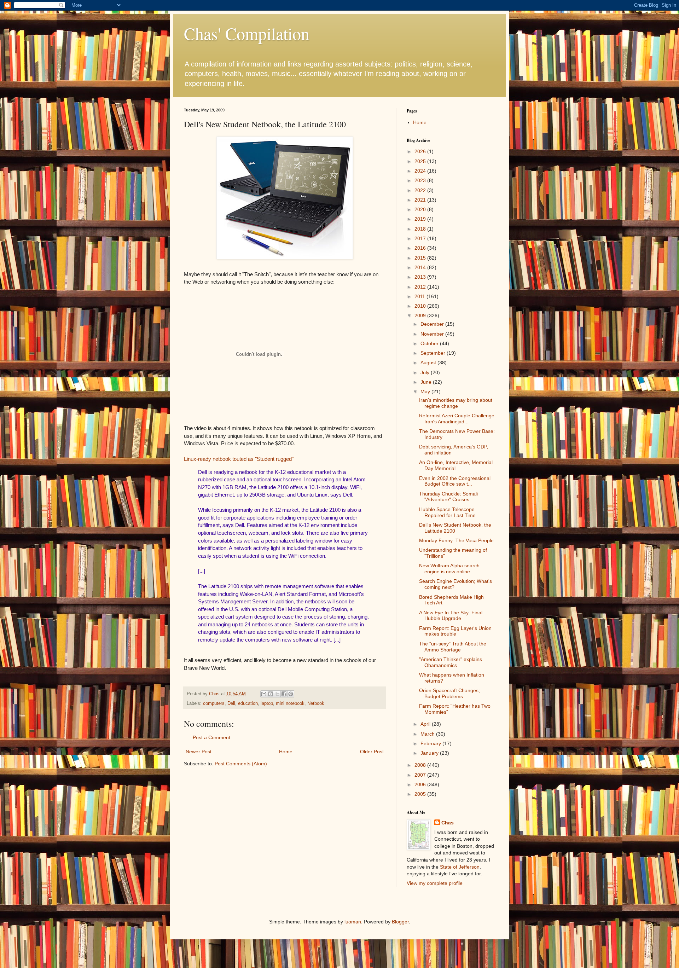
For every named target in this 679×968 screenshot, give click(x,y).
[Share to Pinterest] (290, 693)
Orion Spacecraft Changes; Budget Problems (449, 693)
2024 (420, 171)
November (432, 334)
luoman (352, 921)
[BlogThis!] (270, 693)
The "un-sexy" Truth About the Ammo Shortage (452, 647)
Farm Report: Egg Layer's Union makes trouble (455, 631)
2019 (420, 219)
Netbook (315, 703)
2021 (420, 200)
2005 (420, 794)
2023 (420, 180)
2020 (420, 209)
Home (285, 751)
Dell (231, 703)
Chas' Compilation (246, 33)
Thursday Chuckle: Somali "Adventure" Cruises (448, 497)
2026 (420, 151)
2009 (420, 315)
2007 (420, 775)
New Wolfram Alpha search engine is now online (449, 568)
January (430, 753)
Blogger (400, 921)
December (432, 324)
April (426, 724)
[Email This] (263, 693)
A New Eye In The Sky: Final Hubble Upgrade (450, 615)
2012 (420, 287)
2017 (420, 238)
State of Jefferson (460, 867)
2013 (420, 277)
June (426, 382)
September (433, 353)
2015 (420, 258)
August (428, 362)
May (425, 391)
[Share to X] (277, 693)
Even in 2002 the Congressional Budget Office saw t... (455, 481)
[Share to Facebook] (284, 693)
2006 (420, 784)
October (430, 343)
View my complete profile (435, 883)
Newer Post (198, 751)
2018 (420, 229)
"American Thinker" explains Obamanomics (450, 662)
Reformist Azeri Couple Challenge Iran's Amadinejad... (456, 418)
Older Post (372, 751)
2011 (420, 296)
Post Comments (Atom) (241, 763)
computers (214, 703)
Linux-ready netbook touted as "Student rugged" (239, 459)
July (425, 372)
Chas (447, 822)
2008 (420, 765)
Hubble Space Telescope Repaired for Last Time (447, 512)
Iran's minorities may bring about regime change (455, 403)
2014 (420, 267)
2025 (420, 161)
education (248, 703)
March (428, 734)
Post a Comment (211, 737)
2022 (420, 190)
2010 (420, 306)
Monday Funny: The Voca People (456, 540)
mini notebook (290, 703)
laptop (267, 703)
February (431, 743)
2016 (420, 248)
